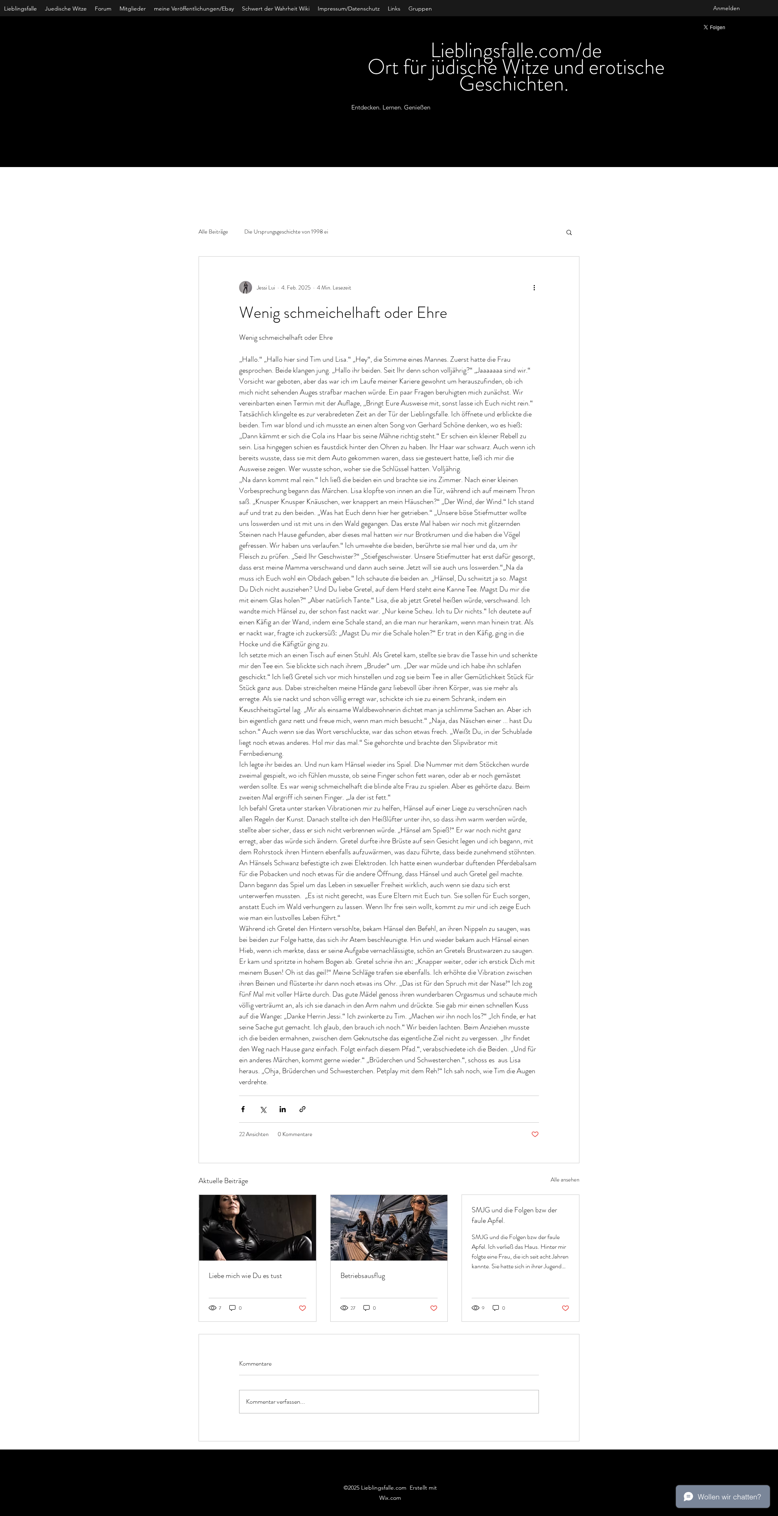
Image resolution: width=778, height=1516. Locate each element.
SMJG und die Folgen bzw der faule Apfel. (514, 1215)
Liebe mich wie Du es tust (245, 1275)
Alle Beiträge (213, 232)
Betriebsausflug (362, 1275)
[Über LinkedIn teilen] (282, 1109)
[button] (569, 232)
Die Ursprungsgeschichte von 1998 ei (286, 232)
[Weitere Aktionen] (534, 287)
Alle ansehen (565, 1179)
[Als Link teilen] (302, 1109)
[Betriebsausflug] (389, 1228)
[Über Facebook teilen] (243, 1109)
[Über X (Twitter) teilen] (263, 1109)
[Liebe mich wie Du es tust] (257, 1228)
